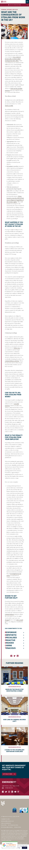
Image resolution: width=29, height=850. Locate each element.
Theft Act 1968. (9, 105)
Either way (17, 348)
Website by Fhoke (17, 827)
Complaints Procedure (5, 818)
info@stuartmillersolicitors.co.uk (7, 821)
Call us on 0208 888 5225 (6, 823)
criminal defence (9, 614)
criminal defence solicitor (12, 361)
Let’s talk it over (7, 774)
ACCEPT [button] (24, 847)
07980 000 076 (9, 788)
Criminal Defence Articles (9, 9)
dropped (7, 620)
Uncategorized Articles (14, 686)
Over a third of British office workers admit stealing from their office (13, 58)
